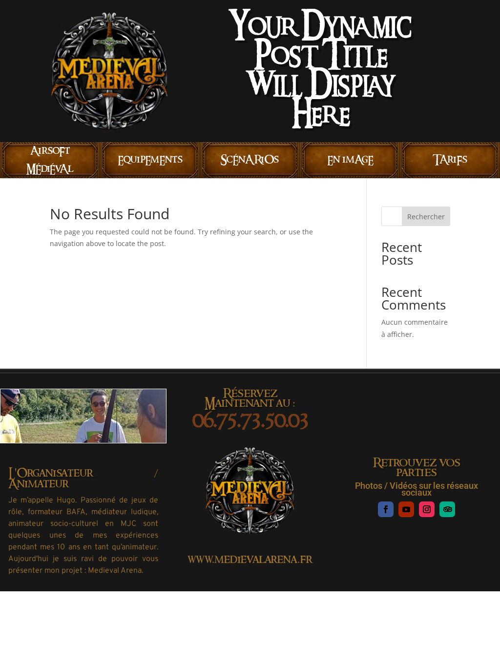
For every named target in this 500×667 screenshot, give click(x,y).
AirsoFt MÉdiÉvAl (49, 160)
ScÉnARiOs (250, 159)
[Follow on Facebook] (386, 509)
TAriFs (450, 159)
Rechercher (426, 216)
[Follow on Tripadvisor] (447, 509)
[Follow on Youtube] (406, 509)
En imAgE (350, 159)
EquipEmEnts (150, 159)
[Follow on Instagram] (427, 509)
